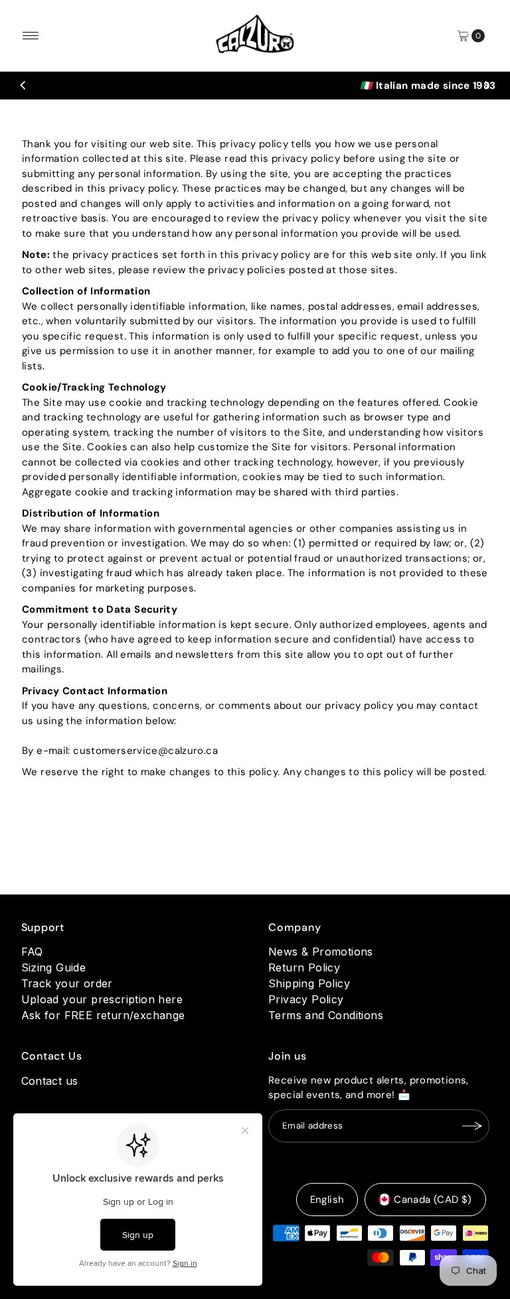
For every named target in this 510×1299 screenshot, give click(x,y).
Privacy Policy (306, 999)
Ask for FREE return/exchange (103, 1015)
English (327, 1199)
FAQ (32, 951)
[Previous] (23, 85)
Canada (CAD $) (432, 1199)
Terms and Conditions (325, 1015)
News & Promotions (320, 951)
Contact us (49, 1080)
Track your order (67, 983)
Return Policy (304, 967)
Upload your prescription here (102, 999)
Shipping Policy (309, 983)
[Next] (486, 85)
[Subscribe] (472, 1126)
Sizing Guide (53, 967)
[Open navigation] (31, 35)
